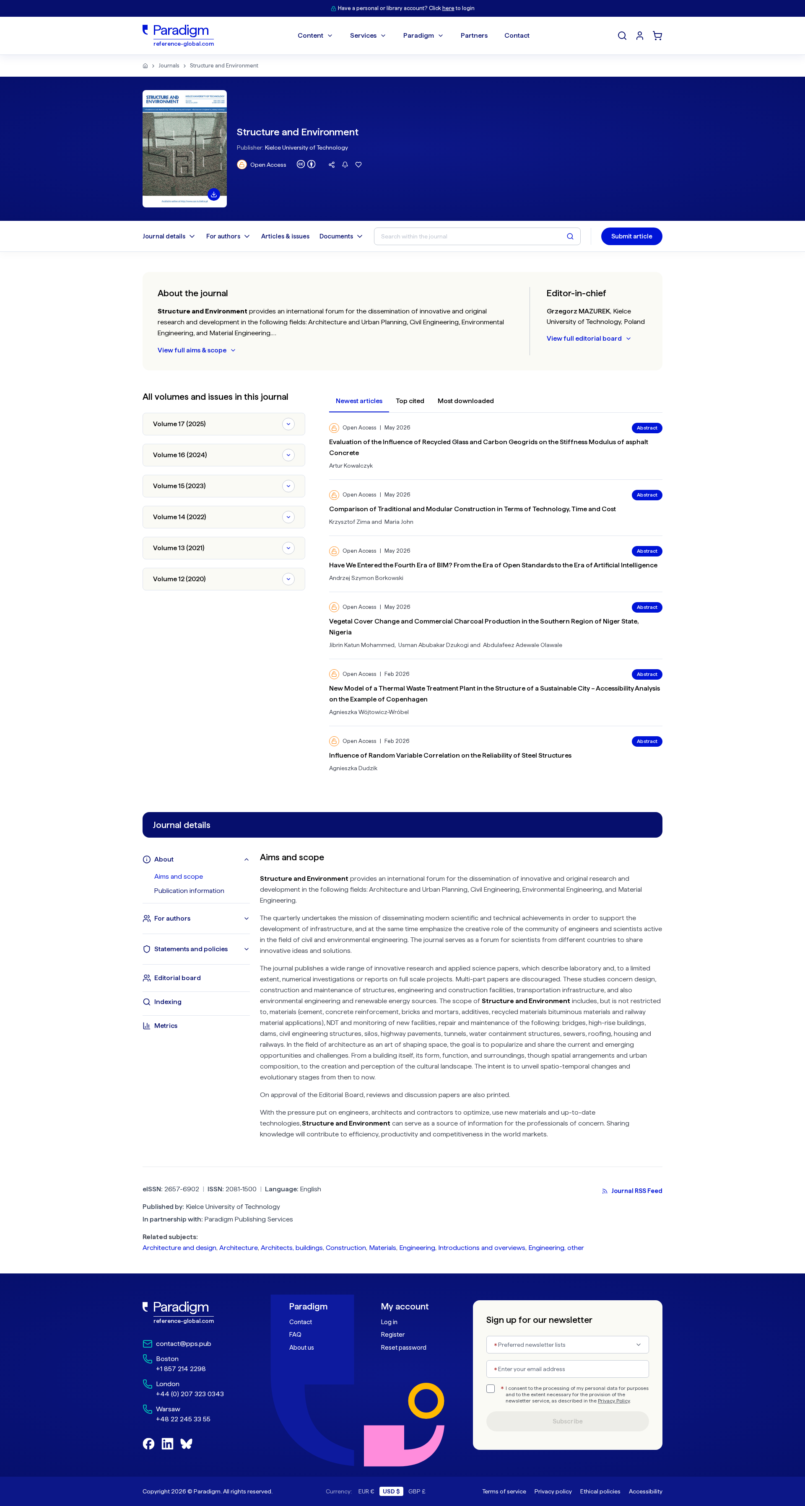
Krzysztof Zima (349, 521)
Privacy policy (553, 1491)
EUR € (366, 1491)
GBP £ (417, 1491)
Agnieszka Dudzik (353, 768)
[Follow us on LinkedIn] (167, 1444)
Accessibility (645, 1491)
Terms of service (504, 1491)
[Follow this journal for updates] (345, 165)
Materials (382, 1248)
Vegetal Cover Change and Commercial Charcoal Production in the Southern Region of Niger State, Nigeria (484, 626)
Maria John (398, 521)
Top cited (410, 401)
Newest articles (359, 401)
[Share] (332, 165)
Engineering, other (556, 1248)
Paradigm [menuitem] (418, 35)
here (448, 8)
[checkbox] (490, 1388)
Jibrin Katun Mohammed (362, 645)
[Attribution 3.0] (306, 164)
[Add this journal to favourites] (358, 165)
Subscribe (568, 1421)
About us (301, 1347)
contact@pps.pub (183, 1344)
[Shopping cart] (657, 36)
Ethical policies (600, 1491)
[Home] (145, 66)
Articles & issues (285, 236)
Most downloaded (466, 401)
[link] (197, 1312)
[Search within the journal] (570, 236)
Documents (336, 236)
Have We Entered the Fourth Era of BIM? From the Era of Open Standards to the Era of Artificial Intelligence (493, 565)
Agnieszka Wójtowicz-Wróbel (369, 712)
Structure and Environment (224, 65)
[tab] (202, 876)
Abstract (647, 428)
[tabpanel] (461, 998)
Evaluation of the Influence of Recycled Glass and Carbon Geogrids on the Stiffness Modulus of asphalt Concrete (488, 447)
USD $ (391, 1491)
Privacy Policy (614, 1401)
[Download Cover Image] (214, 194)
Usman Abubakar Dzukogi (433, 645)
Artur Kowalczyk (351, 465)
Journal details (164, 236)
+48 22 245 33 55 (183, 1419)
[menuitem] (640, 36)
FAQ (295, 1334)
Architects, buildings (292, 1248)
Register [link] (393, 1334)
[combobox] (567, 1344)
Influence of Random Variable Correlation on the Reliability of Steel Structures (450, 755)
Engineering (417, 1248)
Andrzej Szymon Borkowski (366, 577)
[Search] (622, 36)
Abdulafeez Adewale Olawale (522, 645)
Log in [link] (389, 1322)
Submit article (631, 236)
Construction (346, 1248)
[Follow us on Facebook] (149, 1444)
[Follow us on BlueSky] (186, 1444)
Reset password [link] (403, 1347)
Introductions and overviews (481, 1248)
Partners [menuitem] (474, 35)
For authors (223, 236)
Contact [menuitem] (517, 35)
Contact (300, 1322)
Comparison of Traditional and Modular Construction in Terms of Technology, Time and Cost (472, 509)
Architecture (238, 1248)
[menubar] (414, 36)
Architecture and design (179, 1248)
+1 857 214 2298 (181, 1369)
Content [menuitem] (310, 35)
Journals (168, 65)
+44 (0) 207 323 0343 (190, 1394)
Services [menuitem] (363, 35)
